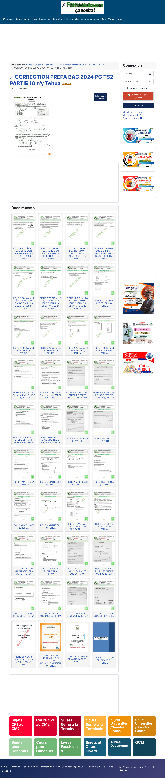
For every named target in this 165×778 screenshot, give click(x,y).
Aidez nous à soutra (97, 766)
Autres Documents (119, 744)
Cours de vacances (90, 19)
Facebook (6, 771)
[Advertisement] (82, 42)
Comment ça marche (49, 766)
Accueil (10, 19)
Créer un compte (131, 118)
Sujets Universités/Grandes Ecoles (119, 725)
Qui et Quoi (79, 766)
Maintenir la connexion (137, 88)
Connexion (138, 105)
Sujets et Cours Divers (93, 746)
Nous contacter (30, 766)
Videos (111, 19)
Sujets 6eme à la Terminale (70, 724)
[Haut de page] (160, 773)
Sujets (19, 19)
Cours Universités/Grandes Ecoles (143, 725)
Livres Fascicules (69, 746)
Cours (26, 19)
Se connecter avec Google (139, 96)
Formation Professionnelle (66, 19)
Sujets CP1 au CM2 (17, 724)
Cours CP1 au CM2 (45, 722)
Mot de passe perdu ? (133, 112)
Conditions (67, 766)
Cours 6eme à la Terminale (94, 724)
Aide (111, 766)
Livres (34, 19)
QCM (103, 19)
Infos (119, 19)
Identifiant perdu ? (132, 115)
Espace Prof (45, 19)
